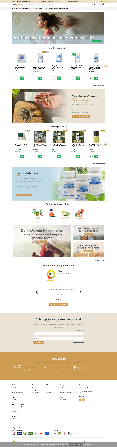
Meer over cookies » (88, 444)
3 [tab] (60, 299)
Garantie (14, 394)
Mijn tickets (48, 392)
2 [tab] (58, 299)
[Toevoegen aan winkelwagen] (22, 78)
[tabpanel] (58, 290)
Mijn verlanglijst (49, 394)
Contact (13, 397)
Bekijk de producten (24, 195)
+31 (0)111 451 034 (29, 368)
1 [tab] (56, 299)
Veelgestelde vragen (16, 387)
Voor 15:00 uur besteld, (23, 1)
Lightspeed (34, 441)
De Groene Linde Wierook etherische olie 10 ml (77, 146)
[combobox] (40, 4)
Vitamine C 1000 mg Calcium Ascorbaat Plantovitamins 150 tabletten (95, 67)
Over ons (14, 399)
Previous (11, 66)
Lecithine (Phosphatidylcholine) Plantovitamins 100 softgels (39, 67)
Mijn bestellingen (50, 390)
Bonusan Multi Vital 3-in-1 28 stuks (21, 145)
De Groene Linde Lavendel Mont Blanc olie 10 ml (59, 146)
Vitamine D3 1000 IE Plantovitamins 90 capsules (76, 67)
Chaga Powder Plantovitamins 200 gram (57, 67)
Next (105, 66)
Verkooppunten (35, 390)
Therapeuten (35, 387)
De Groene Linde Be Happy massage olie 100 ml (40, 146)
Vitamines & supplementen (24, 8)
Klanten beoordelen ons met (74, 1)
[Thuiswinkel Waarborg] (104, 1)
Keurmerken (14, 402)
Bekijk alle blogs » (99, 260)
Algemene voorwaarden (17, 406)
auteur (13, 421)
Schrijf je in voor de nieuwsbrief (19, 404)
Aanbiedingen (62, 8)
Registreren (48, 387)
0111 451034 (85, 387)
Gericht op (14, 8)
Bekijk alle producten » (99, 85)
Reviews (13, 418)
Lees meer (42, 241)
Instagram (83, 399)
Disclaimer (14, 413)
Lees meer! (97, 41)
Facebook (80, 399)
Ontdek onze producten (81, 116)
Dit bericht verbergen (75, 444)
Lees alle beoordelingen (58, 304)
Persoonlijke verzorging (37, 8)
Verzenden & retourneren (17, 392)
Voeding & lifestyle (48, 8)
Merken (55, 8)
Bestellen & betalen (16, 390)
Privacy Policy (15, 409)
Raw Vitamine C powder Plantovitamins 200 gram (21, 67)
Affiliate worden (35, 392)
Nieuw (67, 8)
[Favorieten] (100, 5)
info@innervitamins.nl (61, 368)
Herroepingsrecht (16, 411)
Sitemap (14, 416)
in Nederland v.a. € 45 (50, 1)
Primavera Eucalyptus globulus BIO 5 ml (95, 145)
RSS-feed (98, 441)
